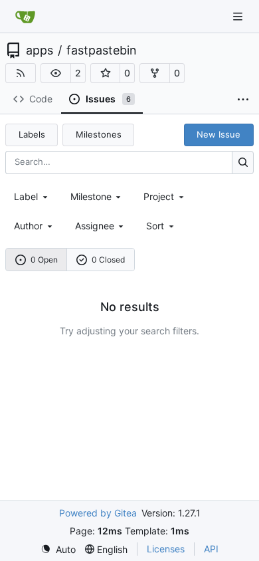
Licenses (166, 548)
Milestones (99, 134)
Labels (32, 134)
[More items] (243, 100)
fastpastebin (101, 50)
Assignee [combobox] (94, 225)
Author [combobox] (28, 225)
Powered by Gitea (98, 512)
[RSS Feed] (20, 73)
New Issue (218, 134)
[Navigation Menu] (239, 16)
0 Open (44, 260)
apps (39, 50)
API (211, 548)
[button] (56, 73)
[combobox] (31, 196)
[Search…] (243, 162)
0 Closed (108, 260)
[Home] (25, 17)
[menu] (161, 226)
